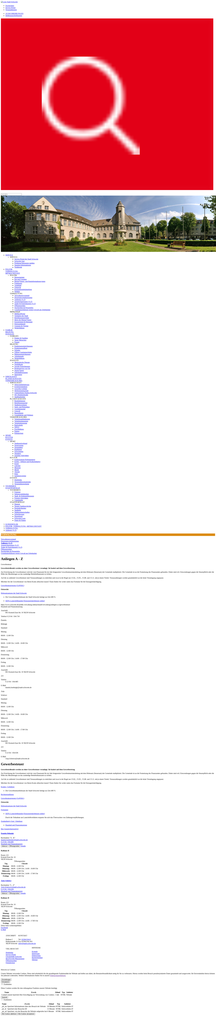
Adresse (4, 846)
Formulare (4, 810)
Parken (16, 431)
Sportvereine (18, 445)
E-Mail (3, 930)
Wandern (17, 453)
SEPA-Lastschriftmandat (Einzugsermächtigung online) (25, 601)
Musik (16, 470)
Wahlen (17, 291)
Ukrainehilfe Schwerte (14, 957)
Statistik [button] (4, 997)
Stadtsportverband (20, 443)
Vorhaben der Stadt (21, 316)
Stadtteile (17, 510)
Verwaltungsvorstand (21, 296)
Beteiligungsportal (20, 403)
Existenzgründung (20, 387)
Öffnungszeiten (19, 306)
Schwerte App (19, 261)
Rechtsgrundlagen (7, 794)
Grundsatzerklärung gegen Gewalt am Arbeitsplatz (32, 310)
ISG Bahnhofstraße (21, 395)
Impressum (36, 954)
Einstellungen (6, 979)
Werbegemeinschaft (21, 391)
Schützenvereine (20, 476)
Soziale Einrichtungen (22, 366)
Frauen (16, 342)
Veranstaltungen (11, 10)
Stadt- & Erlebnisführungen (24, 496)
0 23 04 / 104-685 (7, 842)
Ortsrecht (17, 287)
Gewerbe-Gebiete (20, 389)
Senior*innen (19, 370)
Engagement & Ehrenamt (23, 322)
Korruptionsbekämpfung (23, 289)
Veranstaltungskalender (22, 482)
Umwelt (17, 411)
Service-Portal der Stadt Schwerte (26, 259)
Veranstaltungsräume (21, 484)
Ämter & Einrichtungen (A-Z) (25, 304)
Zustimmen (7, 984)
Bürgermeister (19, 277)
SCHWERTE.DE (11, 524)
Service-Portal (10, 8)
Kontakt (35, 952)
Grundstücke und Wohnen (23, 415)
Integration (18, 375)
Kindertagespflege (20, 348)
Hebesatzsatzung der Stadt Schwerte (14, 593)
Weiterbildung (19, 328)
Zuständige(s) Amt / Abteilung (11, 821)
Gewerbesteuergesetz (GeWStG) (12, 585)
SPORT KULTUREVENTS (9, 437)
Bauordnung (18, 413)
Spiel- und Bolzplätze (22, 407)
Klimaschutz (18, 433)
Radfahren (18, 449)
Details (23, 846)
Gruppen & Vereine (21, 326)
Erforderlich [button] (5, 982)
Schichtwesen (19, 514)
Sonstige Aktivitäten (21, 456)
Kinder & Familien (21, 338)
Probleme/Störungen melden (24, 263)
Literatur (17, 466)
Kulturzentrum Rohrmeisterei (24, 460)
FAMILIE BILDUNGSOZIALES (9, 332)
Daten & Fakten (20, 520)
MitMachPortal (19, 314)
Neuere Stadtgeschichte (22, 506)
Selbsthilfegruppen (21, 372)
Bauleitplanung (19, 401)
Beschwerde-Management (15, 959)
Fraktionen (18, 283)
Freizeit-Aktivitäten (21, 498)
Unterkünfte (18, 500)
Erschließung (19, 429)
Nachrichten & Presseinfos (23, 308)
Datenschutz (36, 956)
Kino (16, 474)
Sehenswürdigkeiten (21, 494)
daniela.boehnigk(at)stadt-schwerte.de (14, 840)
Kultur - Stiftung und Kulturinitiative (27, 462)
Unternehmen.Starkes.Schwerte (25, 393)
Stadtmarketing (19, 397)
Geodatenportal (19, 409)
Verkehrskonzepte (20, 423)
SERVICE (9, 255)
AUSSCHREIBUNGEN (14, 14)
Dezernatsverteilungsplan (23, 298)
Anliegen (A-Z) (20, 300)
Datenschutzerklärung (58, 976)
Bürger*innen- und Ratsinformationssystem (29, 281)
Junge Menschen (20, 340)
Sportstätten (18, 447)
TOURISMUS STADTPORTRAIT (12, 487)
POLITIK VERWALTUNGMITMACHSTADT (12, 271)
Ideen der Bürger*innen (22, 320)
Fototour (17, 492)
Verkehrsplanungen (21, 421)
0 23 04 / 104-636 (7, 889)
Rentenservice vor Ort (22, 368)
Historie (17, 504)
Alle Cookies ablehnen (9, 1014)
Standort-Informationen (22, 265)
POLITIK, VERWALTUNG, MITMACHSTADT (23, 526)
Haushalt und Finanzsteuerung (16, 825)
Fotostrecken (10, 963)
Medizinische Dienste (22, 362)
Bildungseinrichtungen (22, 354)
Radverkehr (18, 425)
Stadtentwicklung (20, 405)
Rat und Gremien (20, 279)
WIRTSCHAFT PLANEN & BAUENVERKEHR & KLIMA (13, 379)
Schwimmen (18, 451)
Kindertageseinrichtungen (23, 346)
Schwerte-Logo (19, 518)
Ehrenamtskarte (19, 324)
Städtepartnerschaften (22, 512)
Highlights (18, 480)
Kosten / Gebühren (7, 787)
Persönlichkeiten (20, 508)
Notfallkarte (18, 364)
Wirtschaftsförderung (21, 385)
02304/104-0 (26, 939)
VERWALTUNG (11, 528)
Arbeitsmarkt (19, 356)
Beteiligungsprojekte (21, 318)
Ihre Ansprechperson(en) (9, 829)
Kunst (16, 464)
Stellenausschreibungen (13, 16)
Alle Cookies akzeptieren (26, 1014)
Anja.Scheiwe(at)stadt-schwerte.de (13, 887)
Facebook (4, 928)
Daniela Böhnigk (7, 833)
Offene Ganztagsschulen (23, 352)
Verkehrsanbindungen (22, 419)
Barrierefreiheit (37, 958)
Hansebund (18, 516)
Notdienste (18, 267)
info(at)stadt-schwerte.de (27, 943)
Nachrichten (9, 6)
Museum (17, 468)
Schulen (17, 350)
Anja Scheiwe (6, 881)
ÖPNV (16, 427)
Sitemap (35, 960)
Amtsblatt (17, 285)
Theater (17, 472)
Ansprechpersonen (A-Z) (23, 302)
